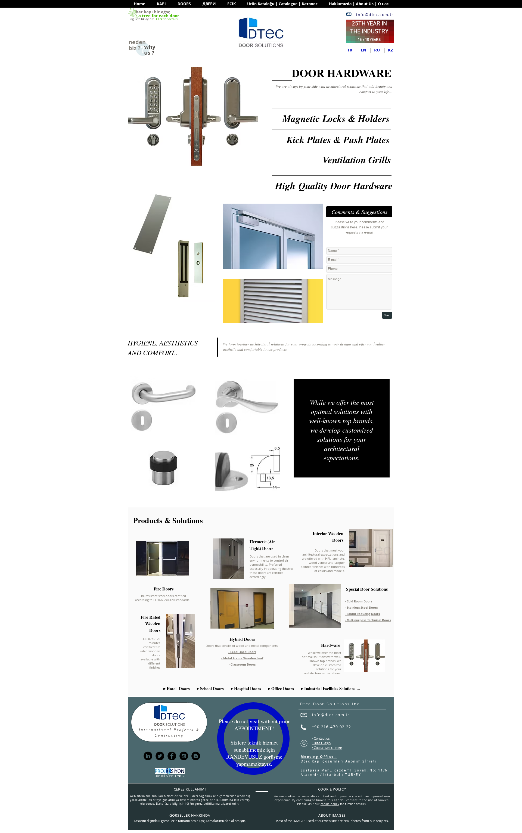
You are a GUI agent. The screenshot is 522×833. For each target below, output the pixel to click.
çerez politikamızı (207, 804)
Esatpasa (310, 770)
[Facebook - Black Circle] (171, 756)
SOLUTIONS (169, 724)
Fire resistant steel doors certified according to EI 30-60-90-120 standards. (162, 598)
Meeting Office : (319, 756)
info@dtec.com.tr (374, 14)
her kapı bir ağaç (153, 12)
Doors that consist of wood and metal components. (242, 646)
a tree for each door (158, 16)
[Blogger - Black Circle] (195, 756)
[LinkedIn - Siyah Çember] (148, 756)
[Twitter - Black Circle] (160, 756)
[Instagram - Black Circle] (183, 756)
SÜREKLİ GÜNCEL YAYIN (170, 776)
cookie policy (330, 804)
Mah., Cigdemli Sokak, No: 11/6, (355, 770)
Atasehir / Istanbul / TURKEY (331, 774)
